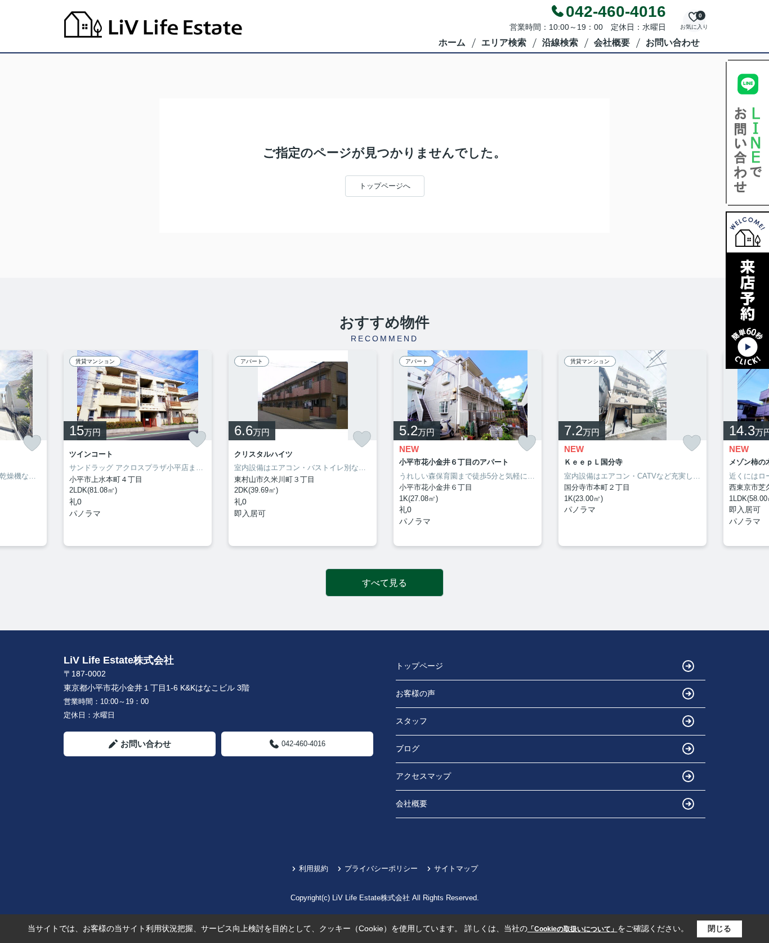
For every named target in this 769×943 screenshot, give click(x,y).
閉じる (719, 928)
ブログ (407, 748)
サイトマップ (456, 868)
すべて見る (384, 583)
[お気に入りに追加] (32, 443)
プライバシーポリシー (381, 868)
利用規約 (313, 868)
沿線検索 (560, 42)
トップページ (419, 665)
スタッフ (411, 720)
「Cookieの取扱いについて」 (572, 929)
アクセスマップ (423, 775)
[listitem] (137, 448)
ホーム (452, 42)
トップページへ (384, 186)
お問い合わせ (673, 42)
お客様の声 (415, 693)
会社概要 (612, 42)
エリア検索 (503, 42)
